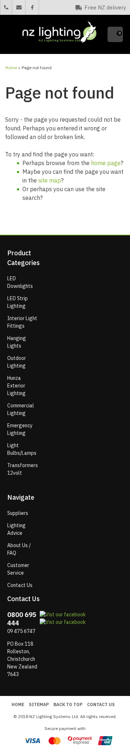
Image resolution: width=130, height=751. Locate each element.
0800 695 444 (6, 7)
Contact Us (19, 585)
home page (106, 163)
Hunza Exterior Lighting (16, 386)
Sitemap (39, 704)
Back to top (67, 704)
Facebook (32, 7)
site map (49, 180)
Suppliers (17, 513)
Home (11, 67)
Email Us (18, 7)
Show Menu (11, 34)
